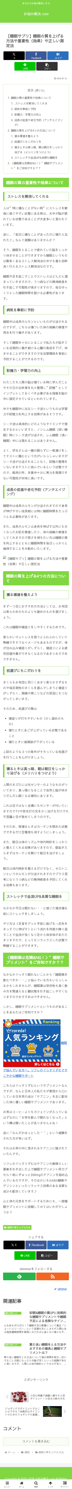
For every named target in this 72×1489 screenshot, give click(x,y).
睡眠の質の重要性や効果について (31, 98)
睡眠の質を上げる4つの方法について (33, 130)
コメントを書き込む (36, 1441)
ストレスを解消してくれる (30, 103)
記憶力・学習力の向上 (27, 114)
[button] (47, 66)
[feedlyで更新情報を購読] (19, 1276)
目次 (30, 90)
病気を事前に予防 (25, 109)
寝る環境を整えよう (26, 136)
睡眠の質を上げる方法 (18, 1227)
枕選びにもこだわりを (27, 142)
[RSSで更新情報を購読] (52, 1276)
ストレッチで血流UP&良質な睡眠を (36, 157)
